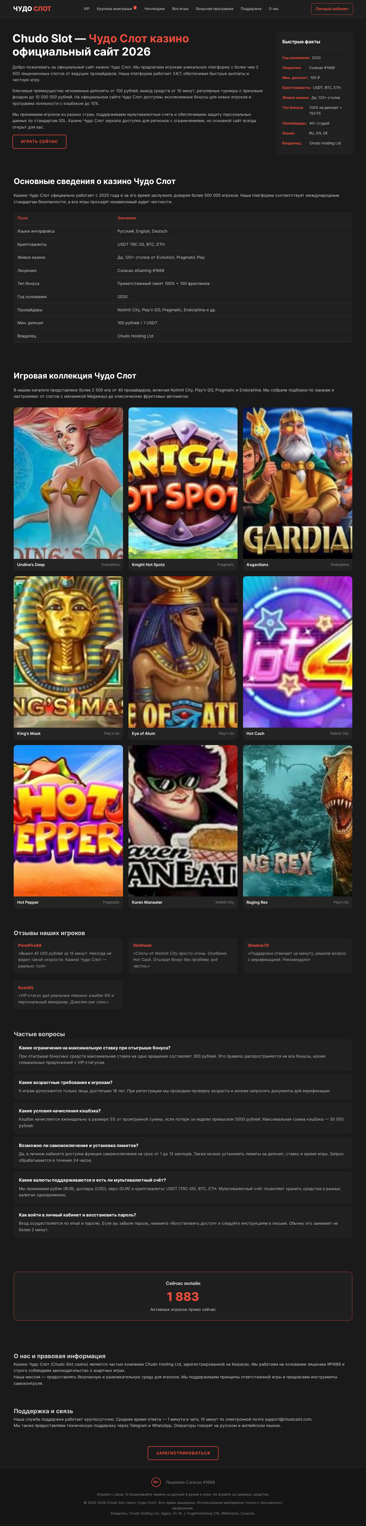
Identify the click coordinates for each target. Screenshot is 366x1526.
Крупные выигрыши (116, 8)
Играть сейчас (39, 141)
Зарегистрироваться (183, 1453)
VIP (86, 8)
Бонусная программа (214, 8)
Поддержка (251, 8)
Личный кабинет (332, 8)
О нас (274, 8)
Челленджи (154, 8)
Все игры (180, 8)
